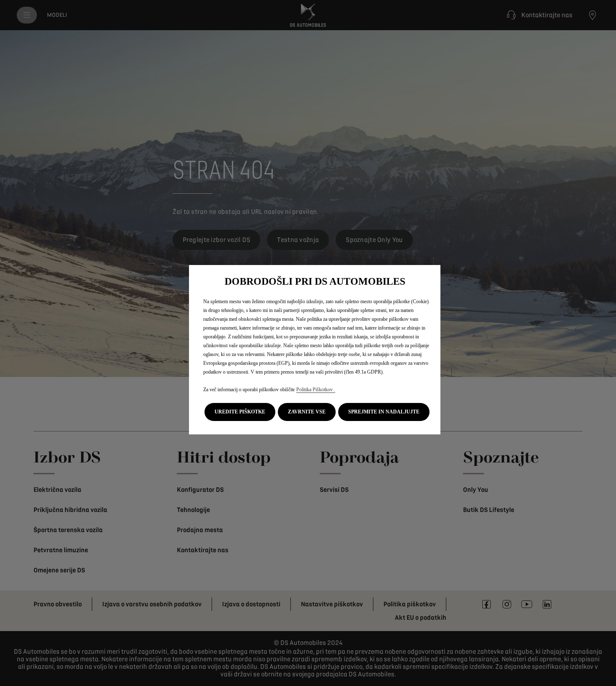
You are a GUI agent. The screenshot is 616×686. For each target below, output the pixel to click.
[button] (239, 412)
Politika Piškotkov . (315, 389)
